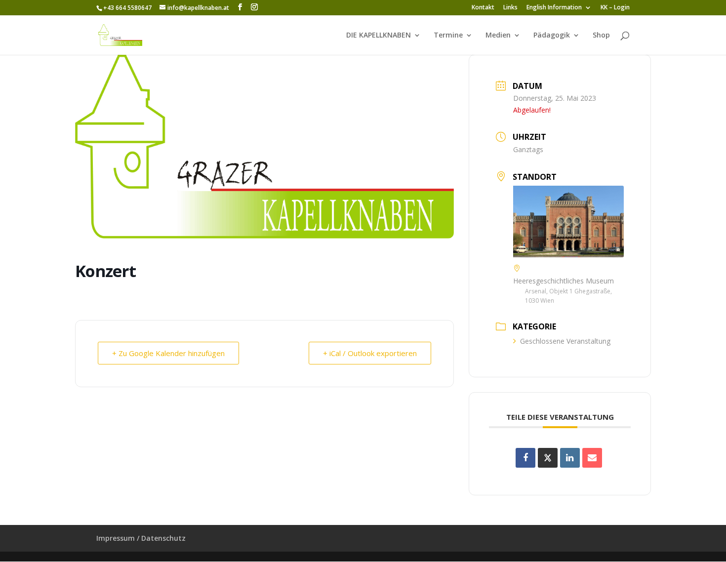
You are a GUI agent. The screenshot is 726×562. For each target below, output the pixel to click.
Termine (448, 36)
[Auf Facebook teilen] (525, 458)
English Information (554, 7)
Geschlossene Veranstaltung (565, 341)
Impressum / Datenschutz (141, 538)
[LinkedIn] (570, 458)
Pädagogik (551, 36)
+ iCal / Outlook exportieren (370, 353)
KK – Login (615, 7)
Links (510, 7)
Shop (601, 36)
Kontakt (483, 7)
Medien (498, 36)
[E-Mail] (592, 458)
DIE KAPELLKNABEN (378, 36)
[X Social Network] (548, 458)
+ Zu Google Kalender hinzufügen (168, 353)
